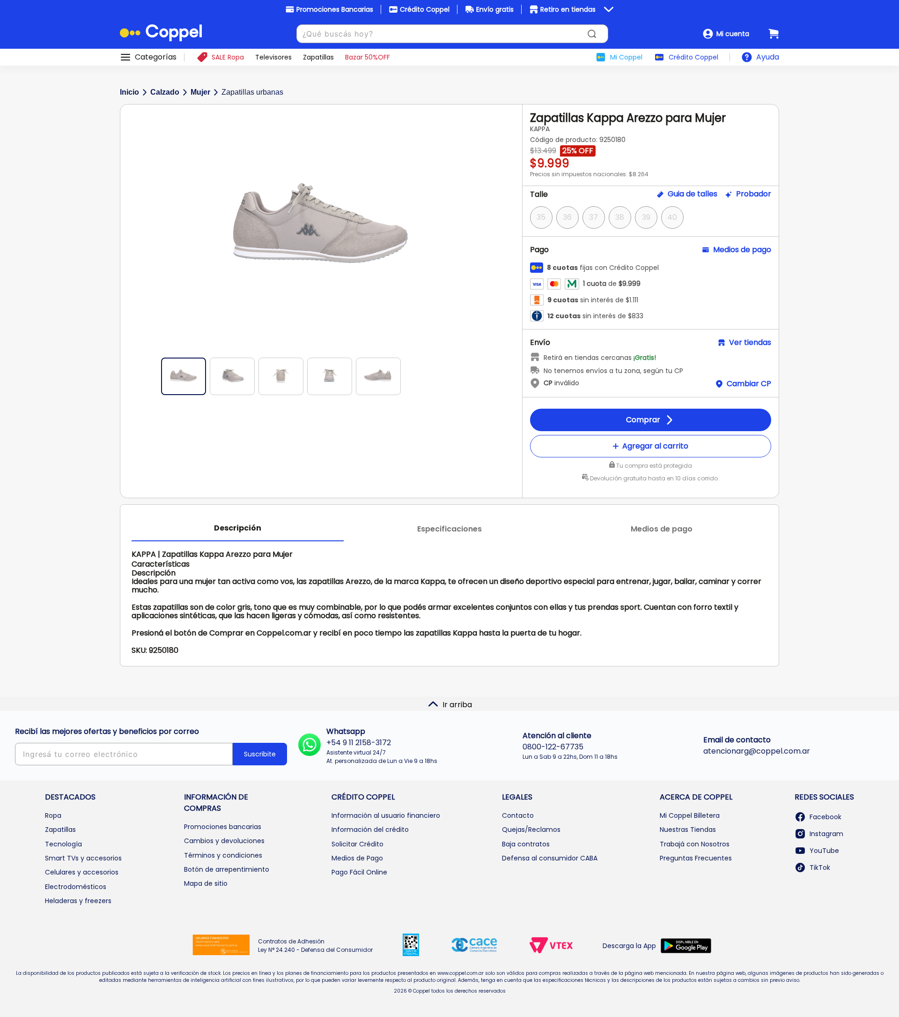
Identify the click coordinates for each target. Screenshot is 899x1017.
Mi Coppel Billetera (690, 815)
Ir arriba (457, 704)
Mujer (200, 92)
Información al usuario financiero (386, 815)
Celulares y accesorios (81, 872)
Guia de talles (692, 194)
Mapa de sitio (206, 883)
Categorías (156, 57)
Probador (753, 194)
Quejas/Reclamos (531, 829)
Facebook (825, 817)
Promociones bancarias (222, 826)
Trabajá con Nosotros (695, 844)
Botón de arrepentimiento (226, 869)
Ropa (53, 815)
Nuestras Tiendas (688, 829)
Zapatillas (60, 829)
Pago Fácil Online (359, 872)
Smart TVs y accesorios (83, 858)
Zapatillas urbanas (252, 92)
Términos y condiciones (223, 855)
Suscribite (260, 754)
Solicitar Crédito (357, 844)
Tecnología (63, 844)
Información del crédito (370, 829)
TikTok (820, 867)
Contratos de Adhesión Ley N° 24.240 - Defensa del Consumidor (315, 945)
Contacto (518, 815)
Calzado (164, 92)
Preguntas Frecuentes (696, 858)
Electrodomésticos (75, 886)
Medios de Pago (357, 858)
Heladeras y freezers (78, 900)
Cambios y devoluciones (224, 840)
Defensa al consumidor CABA (549, 858)
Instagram (826, 833)
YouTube (824, 850)
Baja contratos (526, 844)
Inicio (129, 92)
